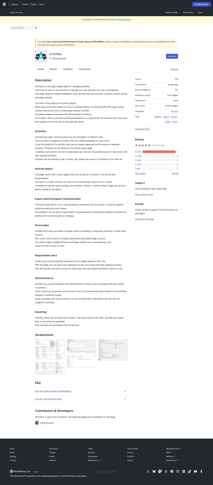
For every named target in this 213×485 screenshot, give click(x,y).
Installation (68, 69)
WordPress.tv (94, 460)
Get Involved (132, 449)
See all (175, 173)
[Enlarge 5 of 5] (124, 342)
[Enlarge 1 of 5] (61, 342)
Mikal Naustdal (59, 58)
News (12, 452)
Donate (131, 456)
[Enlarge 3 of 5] (93, 342)
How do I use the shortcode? (48, 399)
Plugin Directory (16, 12)
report (174, 122)
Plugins (52, 456)
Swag (130, 460)
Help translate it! (124, 19)
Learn (90, 449)
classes (166, 117)
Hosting (13, 456)
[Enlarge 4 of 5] (93, 358)
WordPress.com (173, 449)
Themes (52, 452)
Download (172, 56)
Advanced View (142, 129)
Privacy (13, 460)
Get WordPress (201, 4)
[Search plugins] (36, 27)
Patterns (52, 460)
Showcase (53, 449)
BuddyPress (172, 460)
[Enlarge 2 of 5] (61, 365)
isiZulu (35, 472)
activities (158, 117)
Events (130, 452)
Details (41, 69)
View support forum (144, 194)
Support (174, 69)
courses (174, 117)
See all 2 (174, 111)
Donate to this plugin (144, 219)
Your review (140, 173)
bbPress (170, 456)
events (167, 122)
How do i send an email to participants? (53, 391)
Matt (169, 452)
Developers (93, 456)
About (12, 449)
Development (85, 69)
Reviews (53, 69)
